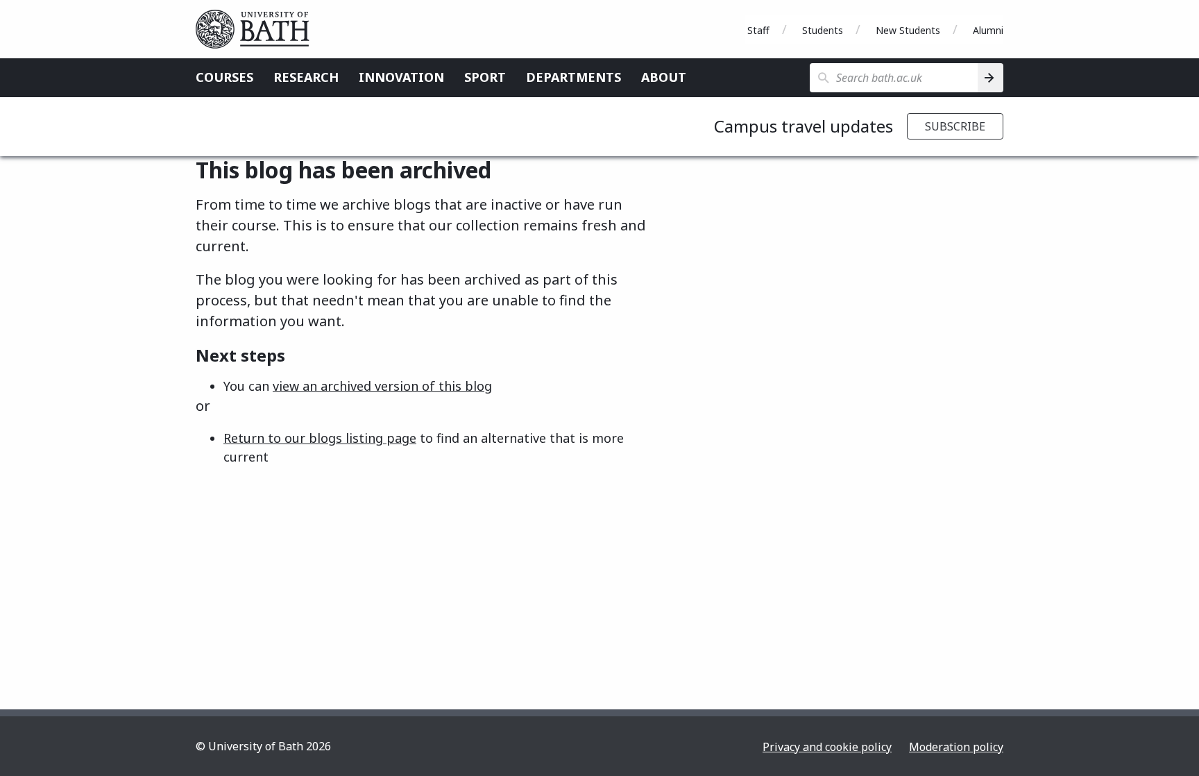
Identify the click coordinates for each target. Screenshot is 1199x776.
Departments (573, 77)
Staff (758, 30)
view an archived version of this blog (382, 386)
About (663, 77)
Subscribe (955, 126)
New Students (908, 30)
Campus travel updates (803, 126)
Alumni (988, 30)
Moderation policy (956, 746)
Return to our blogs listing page (319, 438)
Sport (485, 77)
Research (306, 77)
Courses (224, 77)
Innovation (401, 77)
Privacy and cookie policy (827, 746)
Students (822, 30)
